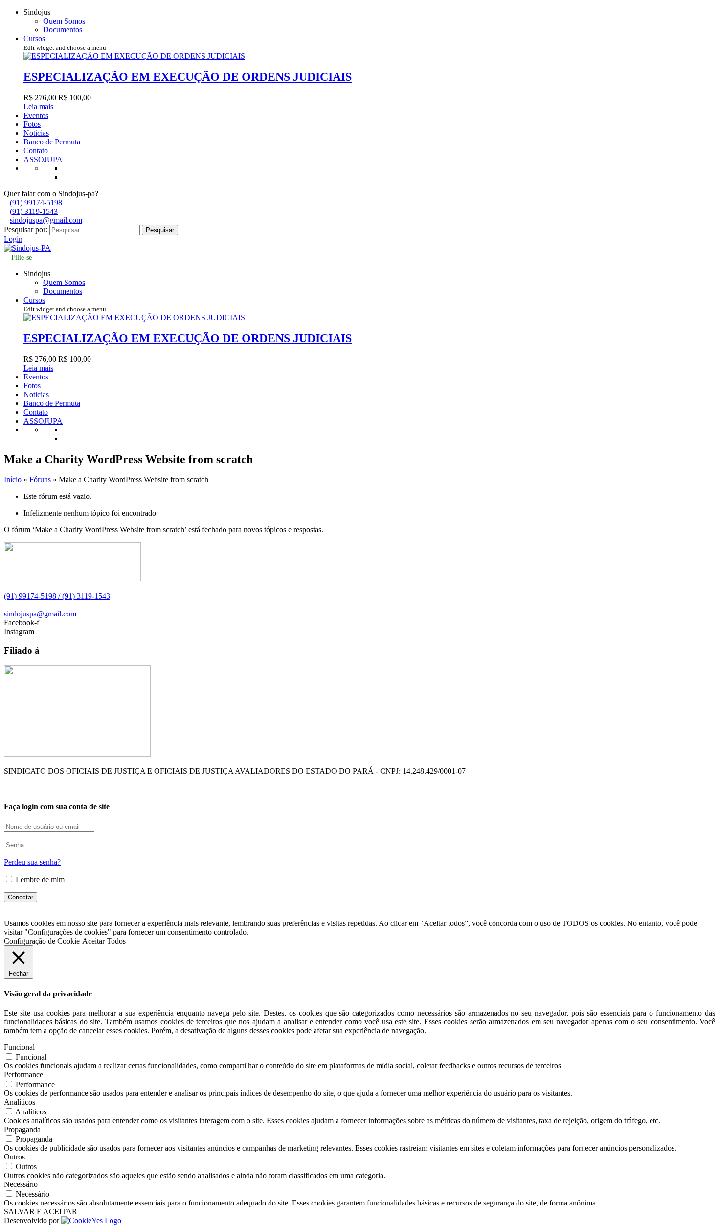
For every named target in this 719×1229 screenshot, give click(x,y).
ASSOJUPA (43, 159)
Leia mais (38, 106)
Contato (35, 150)
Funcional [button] (19, 1047)
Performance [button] (23, 1074)
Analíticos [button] (19, 1102)
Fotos (32, 124)
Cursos (34, 38)
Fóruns (40, 479)
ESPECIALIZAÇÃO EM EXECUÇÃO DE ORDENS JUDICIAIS (187, 77)
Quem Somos (64, 21)
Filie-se (20, 257)
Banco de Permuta (51, 142)
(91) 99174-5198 (36, 202)
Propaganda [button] (22, 1129)
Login (13, 239)
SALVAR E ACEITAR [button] (40, 1211)
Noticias (36, 133)
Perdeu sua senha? (32, 862)
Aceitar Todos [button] (104, 941)
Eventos (35, 115)
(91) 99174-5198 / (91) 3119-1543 (57, 596)
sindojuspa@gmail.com (46, 220)
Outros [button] (14, 1157)
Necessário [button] (21, 1184)
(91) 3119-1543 (34, 211)
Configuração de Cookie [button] (42, 941)
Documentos (62, 29)
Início (13, 479)
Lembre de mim (39, 879)
